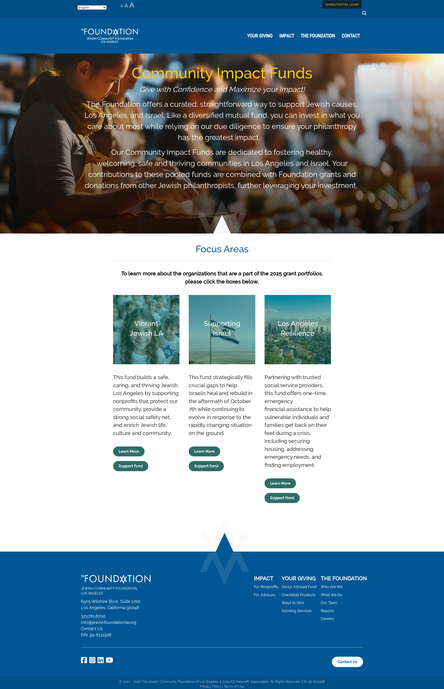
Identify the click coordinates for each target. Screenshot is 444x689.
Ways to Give (293, 603)
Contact (351, 35)
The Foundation (318, 35)
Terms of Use (234, 686)
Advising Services (297, 611)
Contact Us (92, 628)
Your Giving (260, 35)
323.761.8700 (93, 616)
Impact (286, 35)
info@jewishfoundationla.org (108, 622)
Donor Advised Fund (299, 587)
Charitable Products (299, 595)
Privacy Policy (210, 686)
